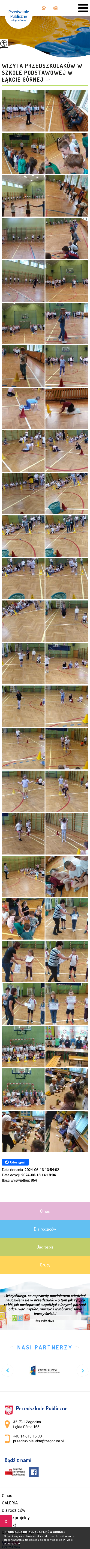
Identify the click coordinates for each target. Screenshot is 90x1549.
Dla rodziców (13, 1510)
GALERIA (10, 1502)
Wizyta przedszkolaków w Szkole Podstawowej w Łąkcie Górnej (42, 72)
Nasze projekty (16, 1517)
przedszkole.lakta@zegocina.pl (54, 8)
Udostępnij (18, 1162)
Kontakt (9, 1525)
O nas (7, 1495)
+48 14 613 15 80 (43, 8)
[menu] (83, 8)
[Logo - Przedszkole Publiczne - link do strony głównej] (21, 14)
